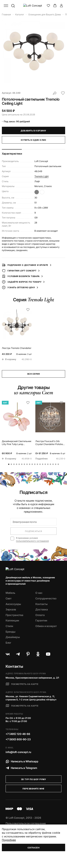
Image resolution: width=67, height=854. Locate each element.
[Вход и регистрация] (61, 5)
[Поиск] (13, 5)
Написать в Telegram (24, 767)
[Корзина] (55, 5)
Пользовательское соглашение (26, 823)
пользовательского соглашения (32, 541)
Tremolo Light (41, 176)
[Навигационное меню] (6, 5)
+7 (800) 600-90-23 (18, 739)
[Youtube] (48, 654)
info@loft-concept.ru (18, 752)
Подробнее (9, 839)
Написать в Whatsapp (24, 761)
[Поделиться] (54, 93)
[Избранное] (48, 5)
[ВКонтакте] (8, 654)
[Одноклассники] (38, 654)
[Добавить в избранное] (63, 93)
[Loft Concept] (33, 5)
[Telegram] (18, 654)
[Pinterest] (28, 654)
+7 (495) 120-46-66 (18, 733)
